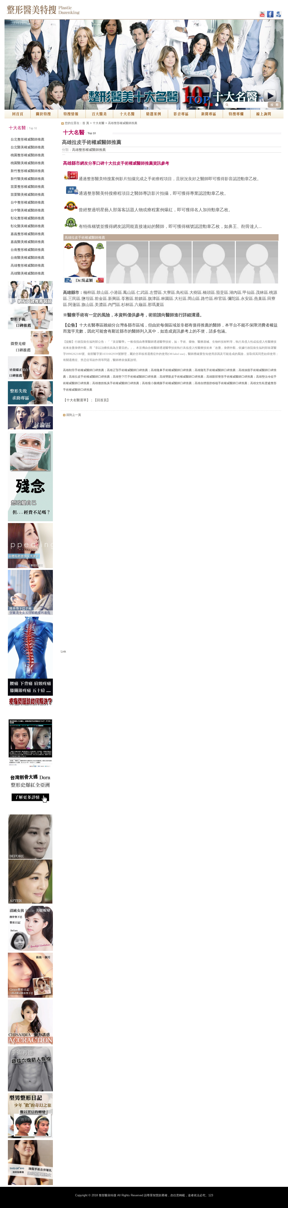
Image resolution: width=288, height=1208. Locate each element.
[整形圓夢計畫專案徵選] (31, 477)
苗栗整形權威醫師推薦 (27, 186)
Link (63, 651)
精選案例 (154, 114)
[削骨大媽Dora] (31, 761)
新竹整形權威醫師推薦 (27, 171)
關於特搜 (44, 114)
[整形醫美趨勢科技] (31, 293)
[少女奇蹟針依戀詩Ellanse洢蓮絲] (31, 860)
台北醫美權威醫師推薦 (27, 147)
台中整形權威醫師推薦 (27, 202)
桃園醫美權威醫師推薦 (27, 163)
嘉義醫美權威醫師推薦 (27, 242)
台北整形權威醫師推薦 (27, 139)
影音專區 (181, 114)
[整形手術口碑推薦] (31, 318)
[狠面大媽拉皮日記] (31, 1116)
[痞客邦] (278, 15)
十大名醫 (126, 114)
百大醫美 (99, 114)
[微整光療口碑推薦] (31, 343)
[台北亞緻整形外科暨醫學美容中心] (31, 1163)
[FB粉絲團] (270, 15)
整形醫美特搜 (62, 11)
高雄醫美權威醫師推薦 (27, 273)
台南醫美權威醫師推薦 (27, 257)
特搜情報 (72, 114)
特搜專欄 (236, 114)
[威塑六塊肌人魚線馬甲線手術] (31, 1069)
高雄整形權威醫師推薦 (27, 265)
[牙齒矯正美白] (31, 368)
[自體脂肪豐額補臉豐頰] (31, 546)
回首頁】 (103, 400)
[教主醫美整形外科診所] (31, 929)
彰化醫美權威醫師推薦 (27, 226)
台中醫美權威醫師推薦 (27, 210)
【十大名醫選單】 (76, 400)
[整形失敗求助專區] (31, 393)
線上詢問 (267, 114)
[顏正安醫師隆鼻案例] (31, 976)
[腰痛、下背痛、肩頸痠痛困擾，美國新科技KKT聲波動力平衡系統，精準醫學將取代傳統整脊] (31, 663)
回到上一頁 (73, 415)
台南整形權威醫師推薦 (27, 250)
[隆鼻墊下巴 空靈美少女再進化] (31, 593)
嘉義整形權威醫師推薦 (27, 234)
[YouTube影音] (262, 15)
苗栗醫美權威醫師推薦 (27, 194)
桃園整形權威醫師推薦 (27, 155)
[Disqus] (171, 475)
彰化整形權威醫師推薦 (27, 218)
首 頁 (85, 123)
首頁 (17, 114)
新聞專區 (209, 114)
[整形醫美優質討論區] (31, 418)
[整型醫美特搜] (31, 1022)
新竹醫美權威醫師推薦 (27, 179)
